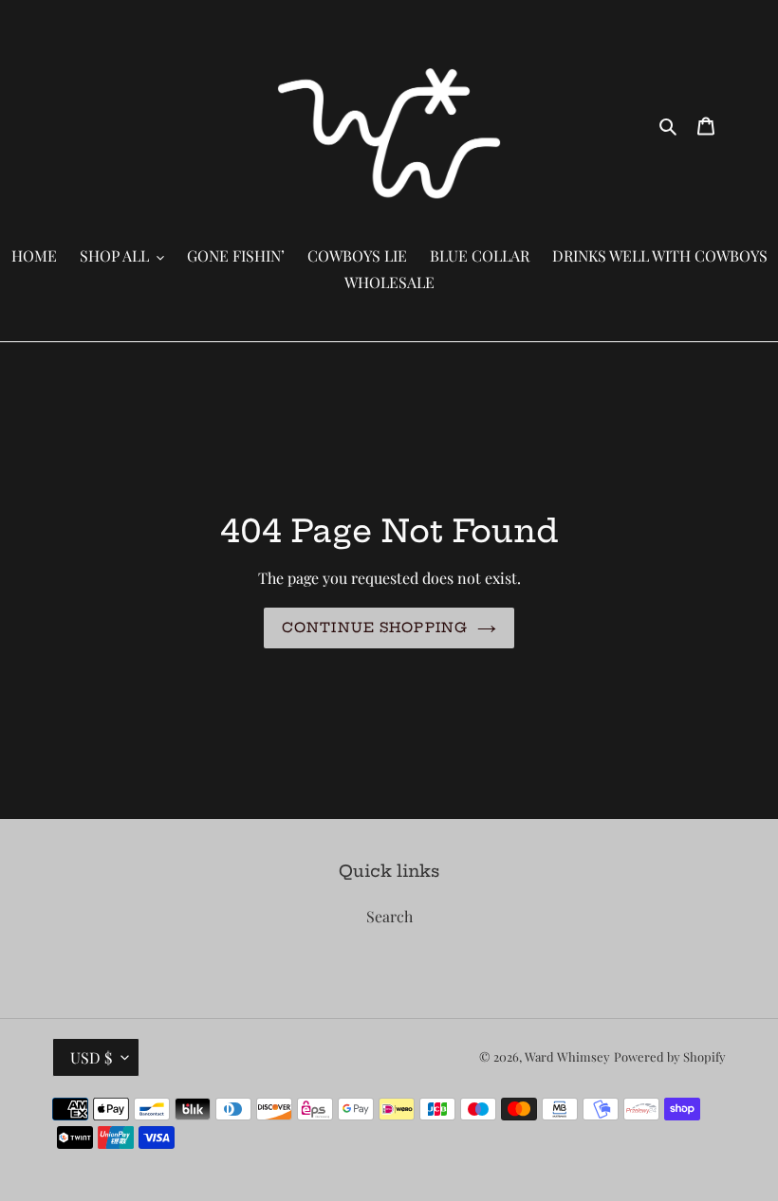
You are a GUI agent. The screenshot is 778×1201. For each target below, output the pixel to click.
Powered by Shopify (670, 1056)
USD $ (91, 1057)
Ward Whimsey (567, 1056)
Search (389, 916)
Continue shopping (375, 627)
